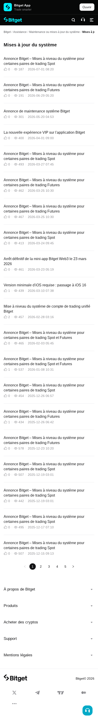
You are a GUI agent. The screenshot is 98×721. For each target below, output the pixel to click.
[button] (49, 589)
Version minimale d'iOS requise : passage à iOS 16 (45, 285)
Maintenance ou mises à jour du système (54, 32)
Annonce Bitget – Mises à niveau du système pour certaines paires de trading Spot (44, 61)
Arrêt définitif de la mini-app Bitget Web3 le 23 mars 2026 (45, 261)
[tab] (49, 589)
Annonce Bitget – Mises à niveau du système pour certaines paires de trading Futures (44, 87)
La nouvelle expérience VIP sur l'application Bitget (44, 132)
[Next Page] (73, 566)
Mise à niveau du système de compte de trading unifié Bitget (47, 308)
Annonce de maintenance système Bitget (37, 111)
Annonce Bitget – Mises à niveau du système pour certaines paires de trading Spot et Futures (44, 335)
